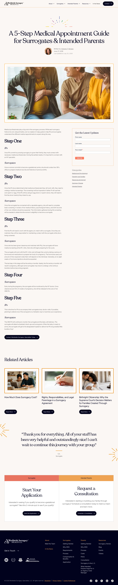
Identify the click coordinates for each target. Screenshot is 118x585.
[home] (25, 3)
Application (67, 562)
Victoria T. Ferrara (67, 49)
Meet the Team (50, 544)
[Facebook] (91, 581)
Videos (101, 553)
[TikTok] (112, 581)
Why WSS (66, 547)
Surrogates (60, 3)
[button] (52, 3)
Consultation (85, 560)
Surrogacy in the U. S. (88, 563)
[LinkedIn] (107, 581)
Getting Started (68, 544)
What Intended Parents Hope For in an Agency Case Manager (87, 570)
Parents (83, 540)
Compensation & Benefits (68, 558)
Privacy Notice (57, 580)
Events (101, 550)
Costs (83, 553)
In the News (96, 3)
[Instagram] (96, 581)
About (50, 3)
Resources (85, 3)
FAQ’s (83, 557)
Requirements (67, 550)
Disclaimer (48, 580)
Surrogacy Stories (105, 544)
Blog (100, 547)
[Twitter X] (101, 581)
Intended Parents (73, 3)
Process (65, 553)
